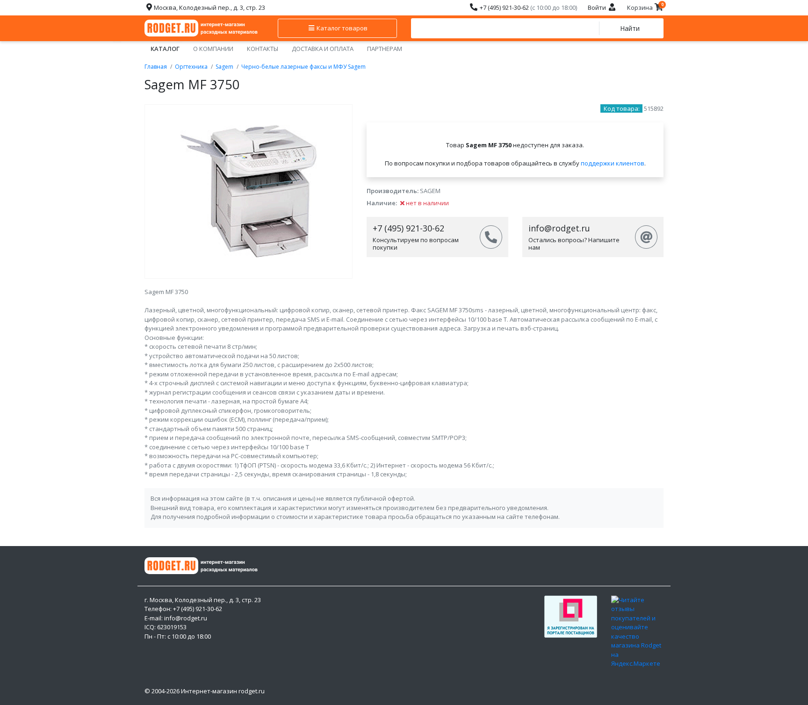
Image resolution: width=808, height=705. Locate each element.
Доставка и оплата (323, 48)
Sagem (224, 67)
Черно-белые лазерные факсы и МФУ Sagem (303, 67)
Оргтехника (191, 67)
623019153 (172, 627)
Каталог (165, 48)
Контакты (262, 48)
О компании (213, 48)
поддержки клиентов (612, 163)
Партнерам (384, 48)
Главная (155, 67)
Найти (630, 28)
